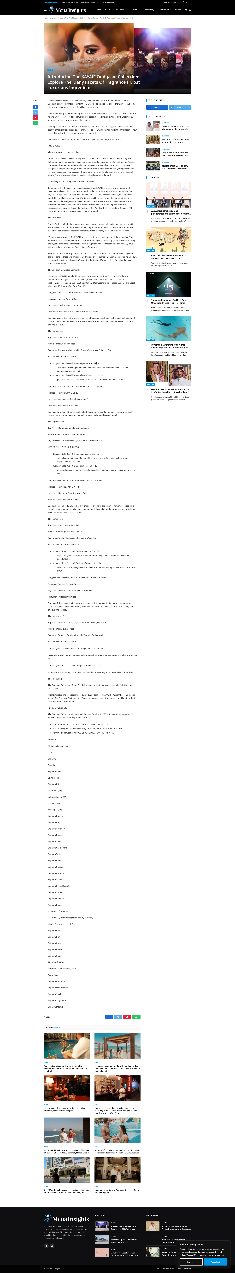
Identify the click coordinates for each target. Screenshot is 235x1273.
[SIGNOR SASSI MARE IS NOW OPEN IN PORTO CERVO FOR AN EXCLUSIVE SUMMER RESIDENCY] (153, 165)
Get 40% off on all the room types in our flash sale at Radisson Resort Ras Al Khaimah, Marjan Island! (66, 1151)
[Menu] (45, 10)
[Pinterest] (35, 117)
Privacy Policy (168, 1269)
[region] (203, 1254)
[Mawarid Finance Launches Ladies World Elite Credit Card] (102, 1252)
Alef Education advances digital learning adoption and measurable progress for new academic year (89, 2)
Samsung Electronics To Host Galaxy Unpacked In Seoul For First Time (170, 301)
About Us (53, 18)
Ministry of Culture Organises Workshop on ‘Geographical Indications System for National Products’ (175, 127)
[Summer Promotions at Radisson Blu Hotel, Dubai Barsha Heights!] (117, 1170)
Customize (191, 1262)
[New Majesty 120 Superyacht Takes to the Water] (102, 1239)
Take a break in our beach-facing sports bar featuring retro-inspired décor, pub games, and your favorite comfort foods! (115, 1110)
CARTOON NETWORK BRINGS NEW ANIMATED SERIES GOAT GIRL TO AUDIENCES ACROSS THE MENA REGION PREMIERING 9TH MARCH (169, 257)
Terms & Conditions (183, 1269)
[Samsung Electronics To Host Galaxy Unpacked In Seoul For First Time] (168, 284)
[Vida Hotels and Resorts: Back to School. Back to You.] (153, 139)
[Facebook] (35, 107)
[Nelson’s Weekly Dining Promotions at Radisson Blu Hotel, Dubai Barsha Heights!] (67, 1088)
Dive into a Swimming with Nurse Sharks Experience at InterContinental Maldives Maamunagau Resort (170, 346)
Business (120, 10)
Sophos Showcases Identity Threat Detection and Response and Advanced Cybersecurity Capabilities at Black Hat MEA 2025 (176, 1227)
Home (98, 10)
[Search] (186, 10)
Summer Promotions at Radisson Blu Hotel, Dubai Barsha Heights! (116, 1191)
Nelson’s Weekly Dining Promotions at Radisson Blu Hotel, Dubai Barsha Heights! (65, 1109)
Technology (149, 10)
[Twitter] (35, 112)
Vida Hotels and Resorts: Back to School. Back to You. (175, 140)
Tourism (133, 10)
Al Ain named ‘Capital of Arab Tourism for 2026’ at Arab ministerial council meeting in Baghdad (124, 1227)
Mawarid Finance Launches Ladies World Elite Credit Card (124, 1254)
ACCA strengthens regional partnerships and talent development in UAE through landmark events (170, 212)
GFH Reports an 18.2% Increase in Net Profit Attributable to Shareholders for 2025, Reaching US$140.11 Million (171, 391)
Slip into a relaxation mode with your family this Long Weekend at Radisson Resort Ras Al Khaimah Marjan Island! (117, 1068)
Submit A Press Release (170, 10)
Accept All (215, 1262)
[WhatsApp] (35, 123)
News (107, 10)
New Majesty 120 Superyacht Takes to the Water (124, 1240)
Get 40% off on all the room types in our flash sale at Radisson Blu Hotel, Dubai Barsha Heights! (66, 1191)
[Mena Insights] (67, 10)
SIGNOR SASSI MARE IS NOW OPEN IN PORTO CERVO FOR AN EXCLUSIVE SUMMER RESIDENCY (176, 167)
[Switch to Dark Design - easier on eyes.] (189, 10)
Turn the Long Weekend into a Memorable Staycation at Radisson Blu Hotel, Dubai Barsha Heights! (65, 1068)
